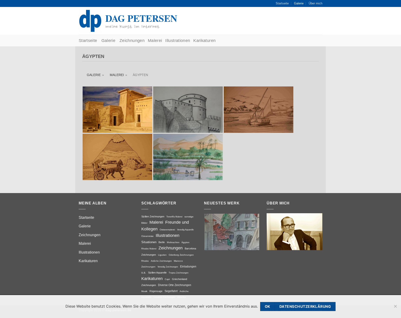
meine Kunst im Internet (132, 26)
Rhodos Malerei (148, 249)
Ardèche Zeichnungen (161, 261)
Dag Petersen (141, 18)
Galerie (299, 3)
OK (267, 306)
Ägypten (185, 242)
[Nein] (395, 308)
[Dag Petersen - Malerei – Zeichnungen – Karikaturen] (90, 20)
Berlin (161, 242)
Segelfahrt (171, 291)
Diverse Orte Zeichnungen (174, 285)
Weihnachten (173, 242)
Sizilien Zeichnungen (152, 216)
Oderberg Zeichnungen (181, 255)
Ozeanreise (147, 236)
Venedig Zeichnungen (168, 266)
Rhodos (145, 261)
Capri (167, 279)
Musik (144, 291)
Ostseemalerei (167, 229)
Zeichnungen (132, 40)
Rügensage (155, 291)
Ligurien (162, 255)
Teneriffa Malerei (174, 216)
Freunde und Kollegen (165, 225)
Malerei (155, 40)
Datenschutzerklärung (305, 306)
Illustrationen (177, 40)
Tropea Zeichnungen (178, 272)
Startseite (282, 3)
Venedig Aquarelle (185, 230)
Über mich (315, 3)
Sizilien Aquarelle (157, 272)
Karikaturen (204, 40)
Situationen (148, 242)
